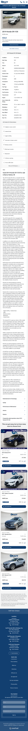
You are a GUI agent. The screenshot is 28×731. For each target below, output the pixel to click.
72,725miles (23, 577)
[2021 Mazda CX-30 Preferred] (14, 562)
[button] (21, 2)
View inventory (14, 661)
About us (14, 665)
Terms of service (14, 688)
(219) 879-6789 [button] (15, 633)
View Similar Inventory (14, 48)
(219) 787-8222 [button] (15, 649)
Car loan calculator (14, 680)
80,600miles (23, 495)
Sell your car (14, 673)
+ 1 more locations (14, 653)
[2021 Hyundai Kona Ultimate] (14, 521)
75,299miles (23, 536)
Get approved (14, 676)
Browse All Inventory (14, 44)
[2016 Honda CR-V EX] (14, 439)
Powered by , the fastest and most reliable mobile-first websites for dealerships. (14, 724)
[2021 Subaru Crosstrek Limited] (14, 480)
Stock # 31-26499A (5, 532)
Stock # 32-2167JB (5, 573)
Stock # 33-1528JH (5, 450)
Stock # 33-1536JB (5, 491)
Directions (14, 669)
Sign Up (14, 715)
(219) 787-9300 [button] (15, 641)
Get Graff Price (8, 465)
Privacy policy (14, 684)
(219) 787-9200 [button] (15, 624)
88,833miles (23, 454)
